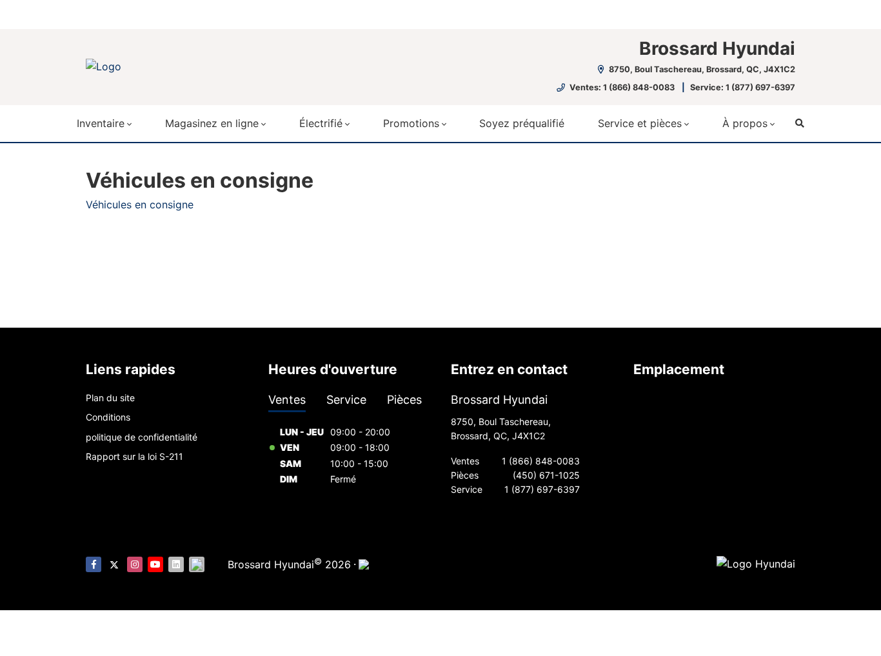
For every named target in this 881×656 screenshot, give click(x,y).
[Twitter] (114, 564)
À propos (744, 123)
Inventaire (100, 123)
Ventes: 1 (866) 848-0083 (622, 87)
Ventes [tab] (287, 399)
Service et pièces (640, 123)
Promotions (411, 123)
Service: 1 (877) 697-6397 (742, 87)
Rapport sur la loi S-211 (134, 456)
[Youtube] (155, 564)
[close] (782, 11)
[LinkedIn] (176, 564)
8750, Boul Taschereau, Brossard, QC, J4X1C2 (701, 69)
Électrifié (320, 123)
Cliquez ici (328, 14)
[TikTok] (196, 564)
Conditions (108, 417)
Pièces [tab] (404, 399)
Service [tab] (346, 399)
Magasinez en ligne (212, 123)
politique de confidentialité (141, 437)
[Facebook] (93, 564)
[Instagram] (135, 564)
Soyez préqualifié (521, 123)
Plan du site (110, 397)
